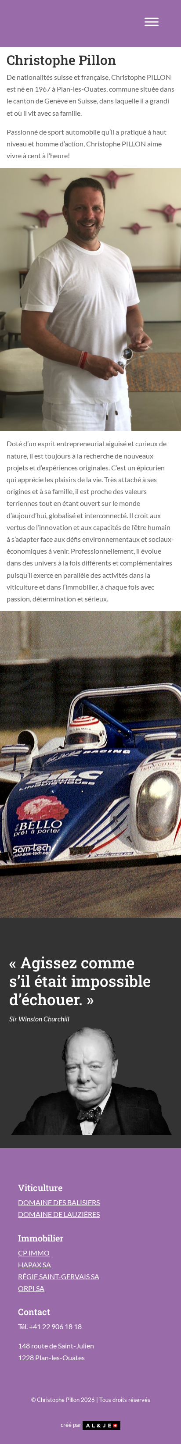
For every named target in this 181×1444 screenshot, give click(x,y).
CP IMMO (34, 1252)
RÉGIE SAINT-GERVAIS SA (58, 1276)
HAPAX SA (34, 1264)
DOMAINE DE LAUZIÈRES (59, 1214)
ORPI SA (31, 1288)
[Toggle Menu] (152, 22)
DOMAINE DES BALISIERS (59, 1202)
